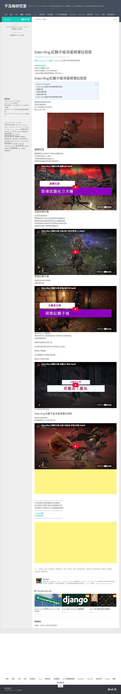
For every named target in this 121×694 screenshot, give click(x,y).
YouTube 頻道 (39, 513)
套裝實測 (25, 132)
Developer (9, 125)
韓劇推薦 (7, 151)
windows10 (17, 129)
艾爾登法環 (89, 569)
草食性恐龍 (7, 146)
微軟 (19, 134)
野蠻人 (19, 148)
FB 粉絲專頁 (39, 516)
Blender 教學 (18, 122)
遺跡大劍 (37, 571)
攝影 (103, 14)
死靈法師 (7, 141)
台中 (14, 132)
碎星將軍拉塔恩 (81, 569)
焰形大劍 (69, 569)
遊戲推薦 (26, 146)
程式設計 (28, 14)
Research (38, 19)
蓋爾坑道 (40, 89)
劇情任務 (6, 131)
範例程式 (8, 143)
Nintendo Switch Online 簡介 (12, 101)
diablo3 (19, 125)
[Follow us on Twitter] (25, 19)
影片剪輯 (15, 134)
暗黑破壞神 (8, 139)
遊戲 (21, 14)
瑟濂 (74, 569)
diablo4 (24, 125)
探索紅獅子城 (41, 94)
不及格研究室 (15, 6)
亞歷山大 (41, 569)
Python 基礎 (25, 127)
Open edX (81, 14)
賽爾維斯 (109, 569)
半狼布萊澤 (51, 569)
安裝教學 (8, 134)
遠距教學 (6, 148)
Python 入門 (19, 127)
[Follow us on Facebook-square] (28, 19)
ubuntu (12, 129)
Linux (35, 14)
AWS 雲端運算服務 (61, 14)
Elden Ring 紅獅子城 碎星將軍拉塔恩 (49, 87)
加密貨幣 (90, 14)
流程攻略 (17, 141)
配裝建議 (14, 148)
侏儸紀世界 (24, 129)
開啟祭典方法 (44, 571)
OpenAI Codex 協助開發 (11, 103)
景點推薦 (22, 137)
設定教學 (20, 146)
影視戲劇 (50, 14)
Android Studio (7, 122)
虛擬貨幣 (13, 146)
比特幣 (12, 141)
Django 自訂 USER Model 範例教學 (73, 609)
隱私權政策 (110, 14)
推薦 (17, 136)
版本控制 (21, 141)
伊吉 (46, 569)
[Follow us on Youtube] (22, 19)
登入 (44, 625)
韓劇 (23, 148)
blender (13, 122)
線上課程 (15, 143)
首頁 (5, 14)
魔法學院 (42, 66)
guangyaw (39, 57)
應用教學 (9, 136)
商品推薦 (19, 131)
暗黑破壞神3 (15, 139)
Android (97, 14)
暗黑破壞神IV (24, 139)
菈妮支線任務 (41, 92)
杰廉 (65, 569)
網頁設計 (42, 14)
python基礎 (7, 129)
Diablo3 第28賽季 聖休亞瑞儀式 (99, 609)
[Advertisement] (76, 37)
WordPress (73, 14)
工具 (16, 14)
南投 (11, 131)
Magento (6, 127)
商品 (11, 14)
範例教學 (26, 141)
